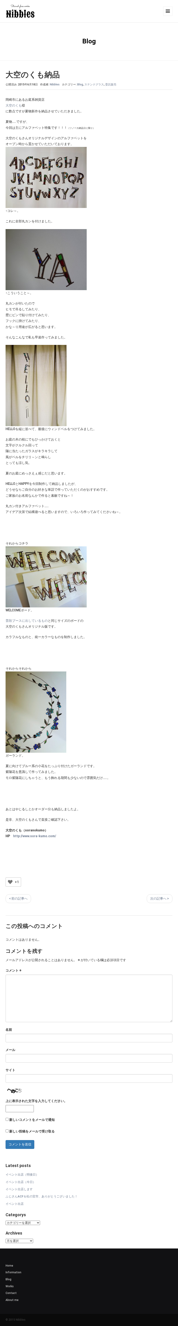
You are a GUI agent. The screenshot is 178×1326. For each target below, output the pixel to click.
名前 (9, 1029)
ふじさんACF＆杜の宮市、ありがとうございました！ (42, 1196)
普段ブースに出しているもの (27, 620)
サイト (10, 1070)
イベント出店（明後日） (22, 1174)
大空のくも (14, 105)
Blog (80, 84)
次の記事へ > (159, 898)
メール (10, 1050)
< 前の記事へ (18, 898)
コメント (14, 970)
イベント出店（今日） (21, 1182)
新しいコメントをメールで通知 (32, 1120)
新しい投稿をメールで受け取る (32, 1131)
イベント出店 (15, 1204)
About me (12, 1300)
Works (10, 1286)
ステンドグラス (94, 84)
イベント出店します (19, 1189)
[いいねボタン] (10, 882)
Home (9, 1265)
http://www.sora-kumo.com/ (34, 836)
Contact (11, 1293)
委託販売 (110, 84)
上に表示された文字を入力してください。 (36, 1101)
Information (13, 1272)
